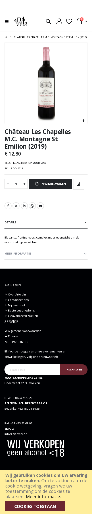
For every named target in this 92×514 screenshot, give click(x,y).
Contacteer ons (18, 300)
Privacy (13, 336)
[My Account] (59, 21)
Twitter (16, 205)
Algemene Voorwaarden (24, 331)
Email (40, 205)
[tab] (46, 223)
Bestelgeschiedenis (21, 310)
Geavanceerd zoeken (23, 316)
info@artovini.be (15, 434)
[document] (46, 492)
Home (6, 37)
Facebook (8, 205)
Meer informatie (43, 497)
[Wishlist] (68, 21)
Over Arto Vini (17, 294)
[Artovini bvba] (20, 21)
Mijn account (16, 305)
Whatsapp (32, 205)
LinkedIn (24, 205)
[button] (83, 121)
